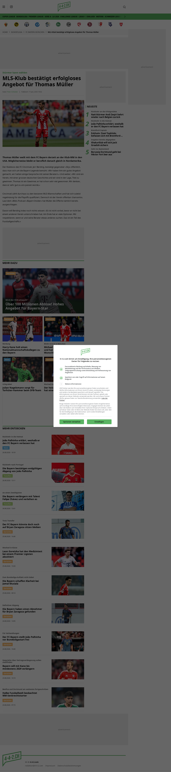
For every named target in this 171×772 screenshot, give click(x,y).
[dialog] (85, 386)
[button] (85, 384)
